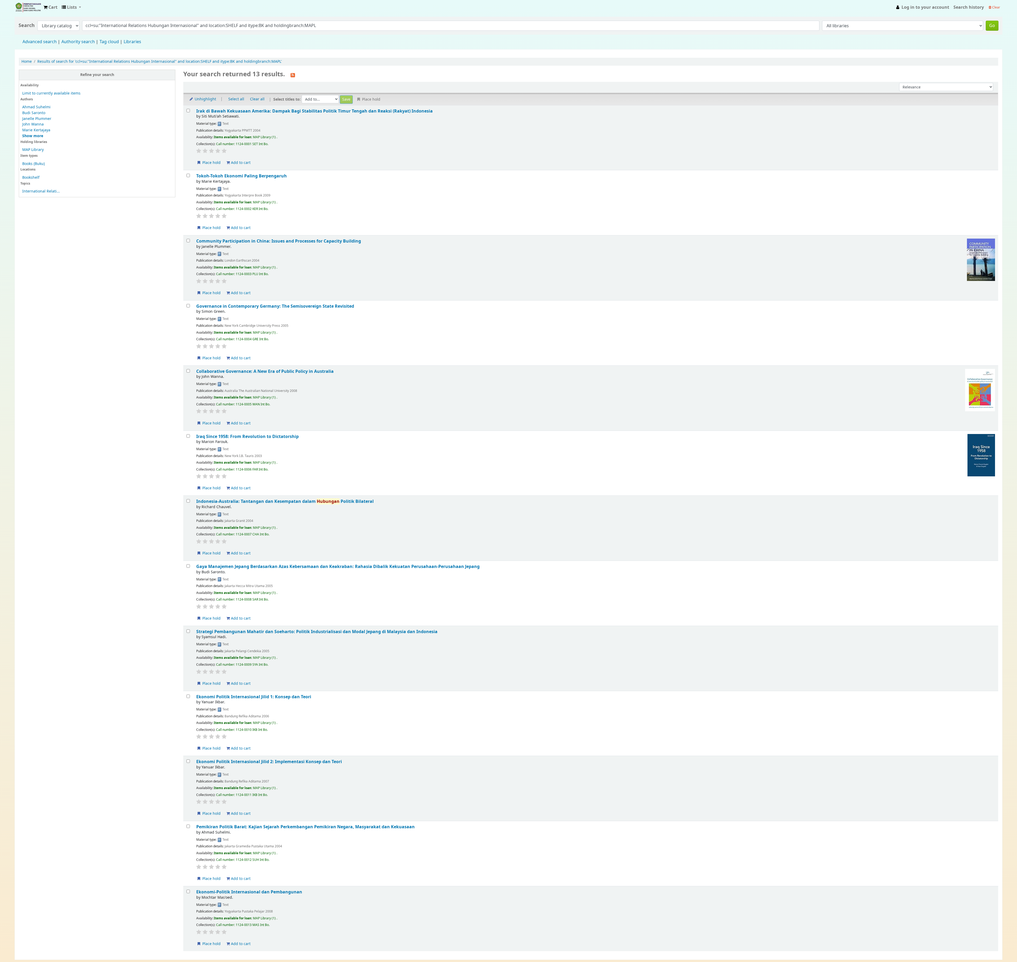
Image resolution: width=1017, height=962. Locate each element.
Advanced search (40, 42)
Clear (995, 7)
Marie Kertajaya (36, 130)
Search (27, 25)
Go (992, 26)
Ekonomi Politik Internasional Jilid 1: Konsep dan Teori (253, 697)
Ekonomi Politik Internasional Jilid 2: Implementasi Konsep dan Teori (269, 762)
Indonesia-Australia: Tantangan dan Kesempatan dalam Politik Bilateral (285, 501)
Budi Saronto (33, 113)
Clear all (257, 99)
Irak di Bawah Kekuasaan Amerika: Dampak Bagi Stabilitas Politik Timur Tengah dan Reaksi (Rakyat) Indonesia (314, 111)
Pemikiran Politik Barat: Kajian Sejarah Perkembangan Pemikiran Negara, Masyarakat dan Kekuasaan (305, 827)
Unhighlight (205, 99)
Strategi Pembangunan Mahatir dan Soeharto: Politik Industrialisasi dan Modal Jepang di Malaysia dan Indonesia (317, 632)
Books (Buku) (33, 164)
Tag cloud (109, 42)
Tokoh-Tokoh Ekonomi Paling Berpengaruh (241, 176)
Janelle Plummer (36, 119)
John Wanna (33, 124)
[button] (50, 7)
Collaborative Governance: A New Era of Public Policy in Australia (265, 371)
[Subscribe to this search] (293, 75)
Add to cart (240, 162)
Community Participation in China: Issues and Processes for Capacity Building (278, 241)
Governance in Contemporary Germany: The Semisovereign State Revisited (275, 306)
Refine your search (97, 75)
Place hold (211, 162)
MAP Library (33, 150)
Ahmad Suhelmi (36, 107)
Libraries (132, 42)
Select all (236, 99)
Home (26, 61)
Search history (968, 7)
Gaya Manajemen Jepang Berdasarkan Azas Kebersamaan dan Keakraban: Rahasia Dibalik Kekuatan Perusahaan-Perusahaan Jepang (338, 566)
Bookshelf (30, 177)
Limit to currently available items (51, 93)
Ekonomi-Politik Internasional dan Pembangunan (249, 892)
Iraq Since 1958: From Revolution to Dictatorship (247, 436)
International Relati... (41, 191)
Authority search (78, 42)
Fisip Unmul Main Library (28, 7)
